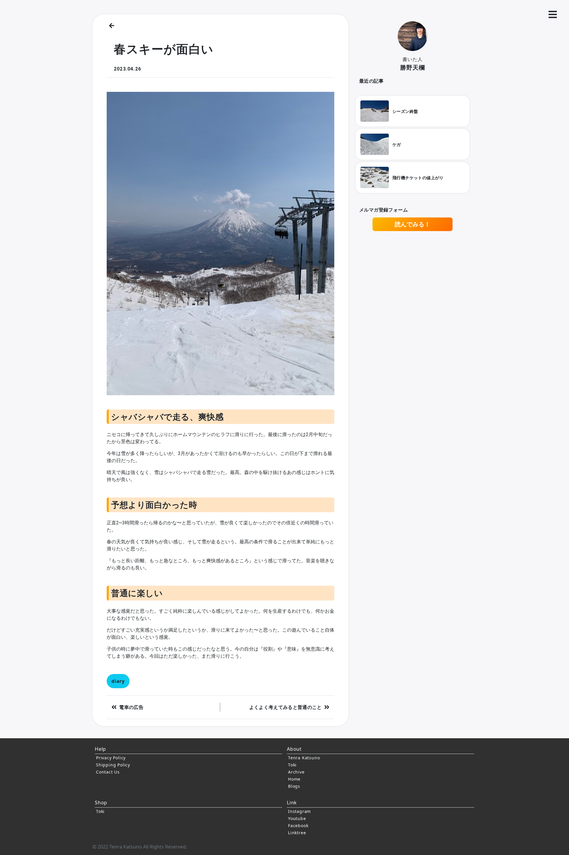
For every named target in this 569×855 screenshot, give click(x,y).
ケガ (396, 144)
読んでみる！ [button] (412, 224)
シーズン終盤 (405, 111)
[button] (552, 14)
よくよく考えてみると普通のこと (285, 707)
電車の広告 (131, 707)
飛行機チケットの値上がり (418, 177)
